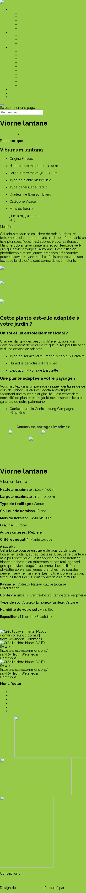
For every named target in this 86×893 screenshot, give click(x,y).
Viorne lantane (31, 134)
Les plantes (8, 134)
